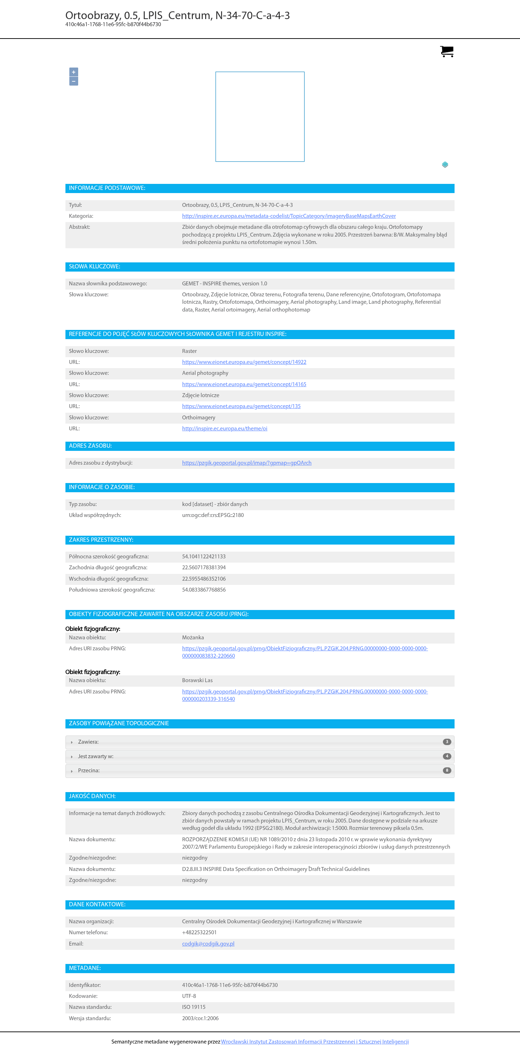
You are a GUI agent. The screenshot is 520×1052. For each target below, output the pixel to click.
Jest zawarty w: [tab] (263, 757)
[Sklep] (446, 52)
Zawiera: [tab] (263, 742)
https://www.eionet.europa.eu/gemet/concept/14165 (244, 385)
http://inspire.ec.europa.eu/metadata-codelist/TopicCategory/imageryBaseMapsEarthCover (289, 216)
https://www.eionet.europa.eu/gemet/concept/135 (241, 406)
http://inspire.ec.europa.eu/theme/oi (224, 429)
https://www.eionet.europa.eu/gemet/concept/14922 (244, 362)
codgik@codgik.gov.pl (208, 944)
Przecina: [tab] (263, 771)
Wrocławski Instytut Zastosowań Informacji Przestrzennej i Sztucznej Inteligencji (315, 1042)
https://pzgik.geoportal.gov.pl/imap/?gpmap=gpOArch (247, 463)
